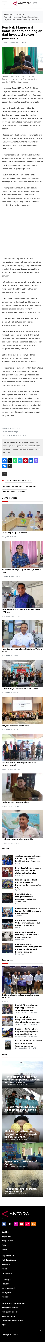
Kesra (4, 1269)
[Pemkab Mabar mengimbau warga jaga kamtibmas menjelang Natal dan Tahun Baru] (22, 633)
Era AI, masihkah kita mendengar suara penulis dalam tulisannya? (27, 935)
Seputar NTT (8, 1256)
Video (4, 1249)
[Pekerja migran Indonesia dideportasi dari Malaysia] (22, 1101)
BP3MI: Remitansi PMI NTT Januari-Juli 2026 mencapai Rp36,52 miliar (28, 911)
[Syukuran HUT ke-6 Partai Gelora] (22, 1156)
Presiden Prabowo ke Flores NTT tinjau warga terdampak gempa (28, 1043)
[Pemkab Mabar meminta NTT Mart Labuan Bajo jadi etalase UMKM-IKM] (22, 673)
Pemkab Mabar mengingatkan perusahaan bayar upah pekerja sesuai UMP (21, 569)
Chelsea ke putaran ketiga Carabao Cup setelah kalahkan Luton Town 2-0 (27, 858)
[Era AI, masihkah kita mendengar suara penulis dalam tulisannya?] (7, 936)
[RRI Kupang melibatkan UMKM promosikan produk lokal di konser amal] (7, 924)
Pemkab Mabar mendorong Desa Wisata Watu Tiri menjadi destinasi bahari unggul (19, 762)
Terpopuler (7, 1241)
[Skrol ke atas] (40, 1331)
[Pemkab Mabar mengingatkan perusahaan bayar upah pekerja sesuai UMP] (22, 554)
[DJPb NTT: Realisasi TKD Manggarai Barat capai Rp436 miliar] (22, 517)
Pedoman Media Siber (12, 1320)
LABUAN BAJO (9, 491)
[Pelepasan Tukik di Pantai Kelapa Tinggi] (22, 1183)
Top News (7, 960)
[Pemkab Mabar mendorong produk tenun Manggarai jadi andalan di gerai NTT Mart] (22, 594)
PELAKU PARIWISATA (12, 486)
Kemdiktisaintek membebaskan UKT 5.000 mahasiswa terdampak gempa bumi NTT (20, 995)
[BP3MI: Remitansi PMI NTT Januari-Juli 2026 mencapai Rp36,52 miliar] (7, 912)
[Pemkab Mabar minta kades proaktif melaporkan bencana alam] (22, 787)
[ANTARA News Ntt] (24, 4)
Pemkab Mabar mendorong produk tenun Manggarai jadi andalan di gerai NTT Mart (21, 609)
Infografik (6, 1292)
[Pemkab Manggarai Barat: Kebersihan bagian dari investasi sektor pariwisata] (22, 980)
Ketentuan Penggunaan (13, 1303)
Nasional (6, 1297)
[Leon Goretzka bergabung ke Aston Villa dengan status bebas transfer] (7, 871)
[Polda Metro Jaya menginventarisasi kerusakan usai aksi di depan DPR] (7, 897)
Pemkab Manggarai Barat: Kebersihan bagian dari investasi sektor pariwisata (21, 18)
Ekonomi (6, 1264)
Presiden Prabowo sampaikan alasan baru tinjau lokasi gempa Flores (27, 1019)
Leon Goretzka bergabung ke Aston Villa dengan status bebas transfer (28, 870)
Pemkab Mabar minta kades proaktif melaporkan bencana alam (20, 800)
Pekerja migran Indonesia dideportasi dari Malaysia (20, 1108)
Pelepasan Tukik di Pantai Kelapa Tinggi (20, 1190)
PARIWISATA (30, 486)
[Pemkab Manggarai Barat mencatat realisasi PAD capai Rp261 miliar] (22, 824)
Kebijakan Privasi (10, 1307)
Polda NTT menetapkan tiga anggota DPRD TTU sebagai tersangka (26, 1007)
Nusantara (7, 1273)
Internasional (8, 1288)
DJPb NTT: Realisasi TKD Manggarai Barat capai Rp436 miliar (20, 531)
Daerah (18, 14)
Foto (4, 1054)
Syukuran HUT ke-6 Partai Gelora (20, 1163)
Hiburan (5, 1284)
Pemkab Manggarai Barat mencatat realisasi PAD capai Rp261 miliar (20, 837)
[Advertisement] (22, 232)
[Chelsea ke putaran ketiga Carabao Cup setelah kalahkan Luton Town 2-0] (7, 859)
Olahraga (6, 1279)
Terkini (5, 848)
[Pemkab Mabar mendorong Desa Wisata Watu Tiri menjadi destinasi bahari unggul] (22, 747)
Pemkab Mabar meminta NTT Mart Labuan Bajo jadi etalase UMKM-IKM (20, 687)
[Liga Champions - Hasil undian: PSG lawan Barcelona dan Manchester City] (7, 883)
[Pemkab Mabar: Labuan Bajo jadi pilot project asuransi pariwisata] (22, 710)
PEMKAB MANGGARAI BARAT (18, 481)
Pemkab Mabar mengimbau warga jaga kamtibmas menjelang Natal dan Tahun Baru (22, 649)
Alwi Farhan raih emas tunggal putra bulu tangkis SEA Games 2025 (20, 1134)
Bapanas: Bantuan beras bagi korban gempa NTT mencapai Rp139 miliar (26, 1031)
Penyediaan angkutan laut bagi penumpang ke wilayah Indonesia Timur (22, 1079)
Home (9, 14)
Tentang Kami (8, 1316)
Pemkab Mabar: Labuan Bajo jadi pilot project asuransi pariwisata (21, 724)
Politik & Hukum (9, 1260)
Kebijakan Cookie (10, 1312)
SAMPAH (22, 491)
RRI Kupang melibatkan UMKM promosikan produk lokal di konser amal (27, 923)
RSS (4, 1325)
